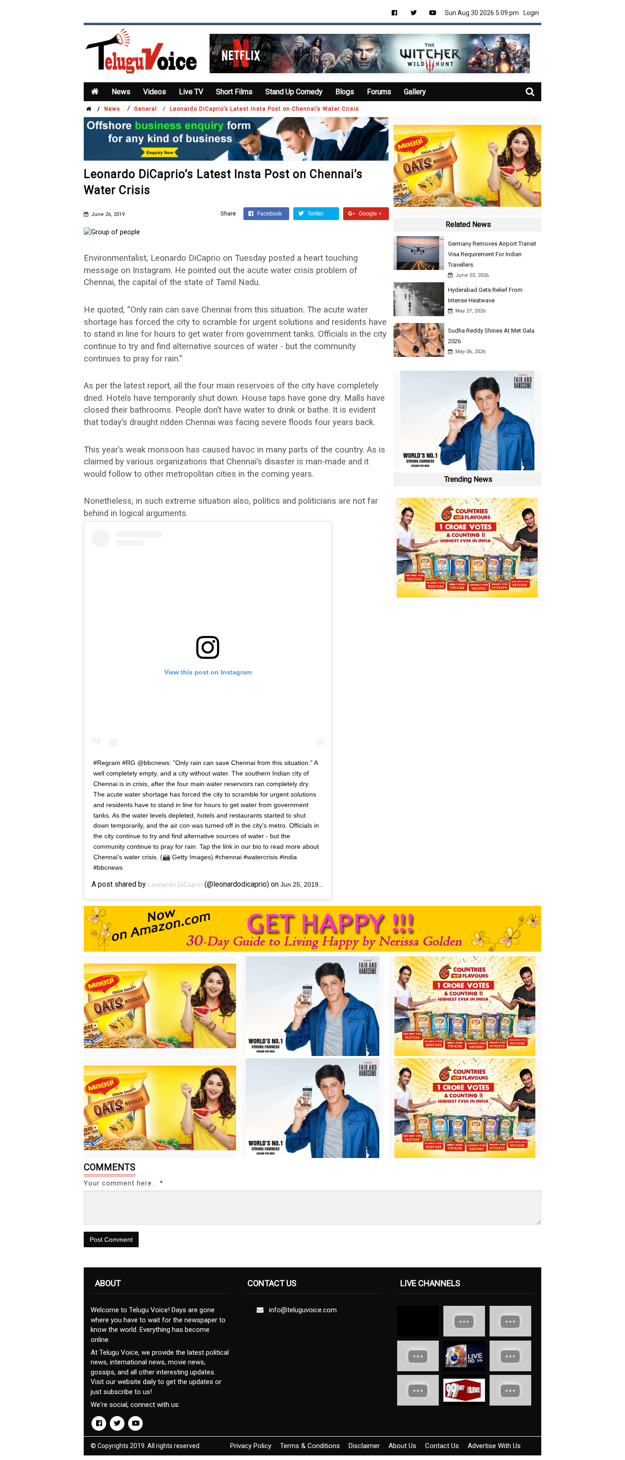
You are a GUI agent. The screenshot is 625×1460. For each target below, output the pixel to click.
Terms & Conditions (310, 1446)
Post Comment (111, 1239)
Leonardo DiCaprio (175, 884)
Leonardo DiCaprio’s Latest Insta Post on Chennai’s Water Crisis (264, 109)
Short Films (234, 91)
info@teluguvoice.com (301, 1310)
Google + (369, 213)
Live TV (191, 91)
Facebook (269, 213)
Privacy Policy (250, 1446)
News (121, 91)
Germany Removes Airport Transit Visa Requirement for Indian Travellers (492, 254)
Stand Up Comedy (294, 91)
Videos (154, 91)
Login (531, 12)
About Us (402, 1446)
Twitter (314, 213)
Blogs (344, 91)
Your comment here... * (123, 1183)
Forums (379, 91)
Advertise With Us (494, 1446)
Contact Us (442, 1446)
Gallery (415, 91)
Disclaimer (364, 1446)
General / (150, 109)
